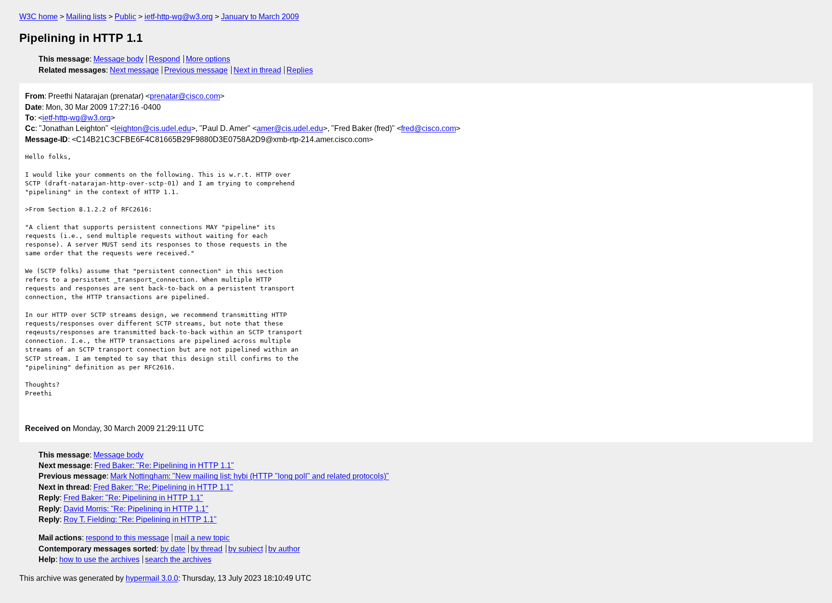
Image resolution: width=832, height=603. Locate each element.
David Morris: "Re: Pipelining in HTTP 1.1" (136, 509)
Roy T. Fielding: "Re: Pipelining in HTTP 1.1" (140, 519)
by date (172, 549)
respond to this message (127, 538)
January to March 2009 (260, 17)
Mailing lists (86, 17)
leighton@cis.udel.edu (153, 128)
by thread (206, 549)
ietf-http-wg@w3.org (178, 17)
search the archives (178, 559)
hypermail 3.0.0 (152, 578)
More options (208, 59)
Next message (134, 70)
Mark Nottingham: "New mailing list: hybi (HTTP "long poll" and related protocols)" (249, 476)
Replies (299, 70)
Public (125, 17)
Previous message (196, 70)
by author (284, 549)
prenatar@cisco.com (185, 96)
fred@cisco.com (428, 128)
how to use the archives (99, 559)
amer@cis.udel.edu (290, 128)
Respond (164, 59)
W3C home (38, 17)
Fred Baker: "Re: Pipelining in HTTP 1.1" (164, 465)
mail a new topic (202, 538)
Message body (118, 59)
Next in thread (257, 70)
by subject (245, 549)
